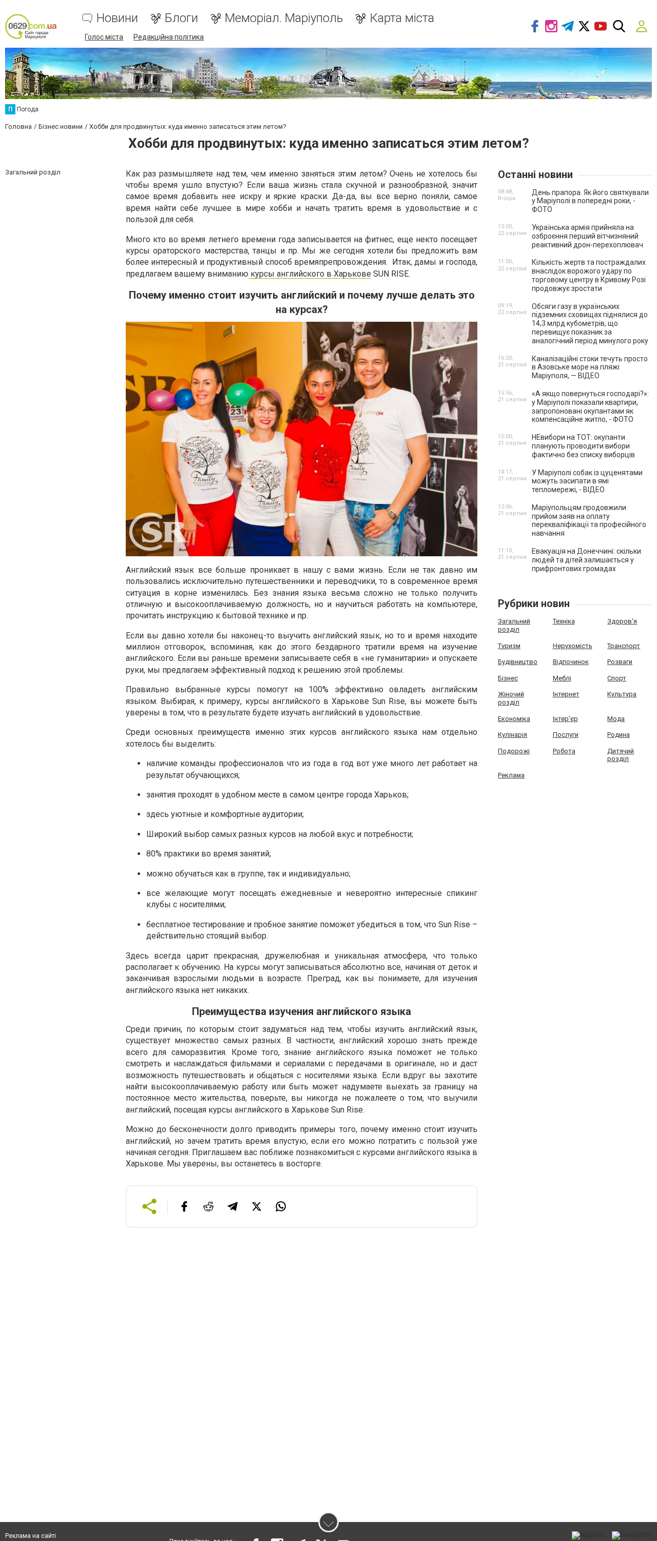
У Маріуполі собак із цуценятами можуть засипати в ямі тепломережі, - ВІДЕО (587, 481)
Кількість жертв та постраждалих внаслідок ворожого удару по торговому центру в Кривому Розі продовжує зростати (589, 275)
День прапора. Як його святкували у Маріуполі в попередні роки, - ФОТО (590, 201)
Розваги (619, 662)
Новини (117, 18)
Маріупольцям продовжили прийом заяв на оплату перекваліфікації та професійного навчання (589, 520)
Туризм (509, 646)
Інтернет (566, 694)
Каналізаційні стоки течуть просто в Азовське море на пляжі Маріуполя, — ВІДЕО (590, 367)
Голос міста (104, 37)
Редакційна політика (168, 37)
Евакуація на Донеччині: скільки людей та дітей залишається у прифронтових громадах (586, 560)
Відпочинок (571, 662)
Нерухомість (572, 646)
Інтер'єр (565, 719)
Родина (618, 734)
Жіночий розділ (511, 698)
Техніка (564, 621)
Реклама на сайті (30, 1535)
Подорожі (514, 751)
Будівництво (517, 662)
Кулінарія (512, 734)
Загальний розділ (514, 625)
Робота (564, 751)
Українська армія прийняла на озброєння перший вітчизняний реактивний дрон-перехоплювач (587, 236)
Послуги (565, 734)
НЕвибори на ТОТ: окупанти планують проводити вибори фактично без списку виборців (583, 446)
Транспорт (623, 646)
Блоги (181, 18)
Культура (621, 694)
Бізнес (508, 678)
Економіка (514, 719)
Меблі (562, 678)
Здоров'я (622, 621)
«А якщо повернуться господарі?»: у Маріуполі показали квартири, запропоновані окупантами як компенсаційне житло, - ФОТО (590, 406)
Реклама (511, 775)
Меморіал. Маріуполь (284, 18)
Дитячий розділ (620, 755)
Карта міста (402, 18)
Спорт (616, 678)
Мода (616, 719)
